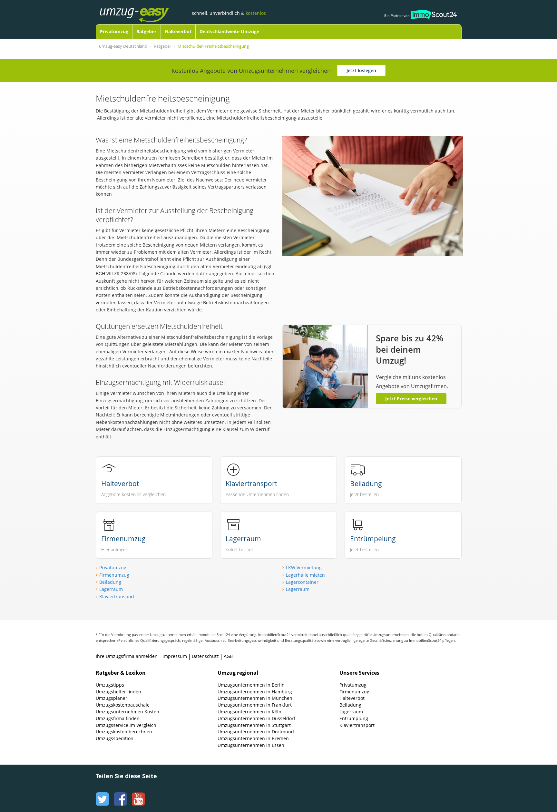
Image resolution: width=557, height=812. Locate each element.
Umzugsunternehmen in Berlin (251, 685)
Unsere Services (359, 672)
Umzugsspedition (114, 738)
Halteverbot (178, 31)
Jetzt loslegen (361, 70)
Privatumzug (114, 31)
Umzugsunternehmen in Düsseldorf (256, 718)
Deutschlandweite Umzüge (229, 31)
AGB (228, 656)
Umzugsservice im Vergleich (126, 725)
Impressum (174, 656)
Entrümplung (353, 718)
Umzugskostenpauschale (123, 705)
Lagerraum (111, 589)
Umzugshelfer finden (118, 692)
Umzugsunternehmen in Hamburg (255, 692)
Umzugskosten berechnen (124, 732)
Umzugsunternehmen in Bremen (253, 738)
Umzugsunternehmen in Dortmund (256, 732)
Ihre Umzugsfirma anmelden (127, 656)
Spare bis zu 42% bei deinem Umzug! (409, 349)
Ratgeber (146, 31)
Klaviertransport (116, 596)
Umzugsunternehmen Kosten (127, 712)
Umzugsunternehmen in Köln (249, 712)
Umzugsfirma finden (118, 718)
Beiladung (110, 582)
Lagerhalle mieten (305, 575)
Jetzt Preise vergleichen (411, 399)
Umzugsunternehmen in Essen (251, 745)
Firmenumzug (114, 575)
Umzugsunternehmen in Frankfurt (255, 705)
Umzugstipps (110, 685)
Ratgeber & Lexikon (121, 672)
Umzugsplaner (111, 698)
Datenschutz (205, 656)
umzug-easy (144, 8)
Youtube (137, 793)
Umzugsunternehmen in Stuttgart (254, 725)
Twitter (101, 793)
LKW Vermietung (304, 567)
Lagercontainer (302, 582)
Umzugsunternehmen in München (255, 698)
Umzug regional (238, 672)
